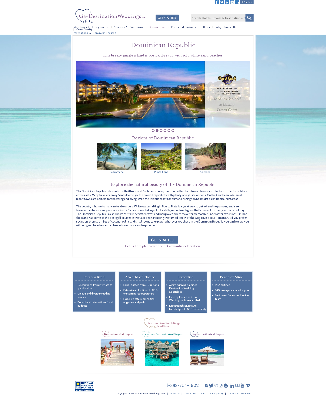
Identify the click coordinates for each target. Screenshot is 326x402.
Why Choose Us (225, 27)
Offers (206, 27)
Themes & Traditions (128, 27)
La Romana (117, 172)
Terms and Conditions (239, 393)
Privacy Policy (216, 393)
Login (247, 2)
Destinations (157, 27)
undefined (153, 130)
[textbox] (222, 18)
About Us (175, 393)
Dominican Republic (104, 33)
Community (84, 29)
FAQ (203, 393)
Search (249, 18)
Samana (205, 172)
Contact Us (190, 393)
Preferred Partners (183, 27)
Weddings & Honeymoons (91, 27)
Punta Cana (161, 172)
